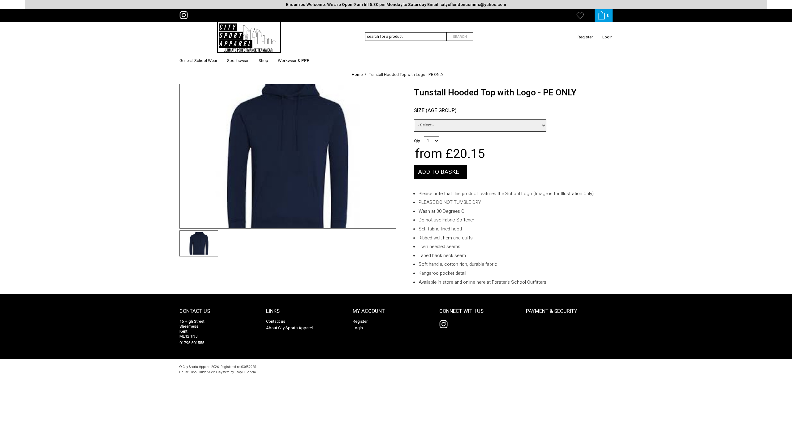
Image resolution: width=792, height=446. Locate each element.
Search (460, 36)
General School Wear (198, 61)
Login (607, 37)
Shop (263, 61)
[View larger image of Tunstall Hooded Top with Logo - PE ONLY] (287, 156)
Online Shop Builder (193, 372)
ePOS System (220, 372)
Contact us (275, 321)
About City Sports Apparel (289, 328)
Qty (417, 141)
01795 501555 (191, 343)
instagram (185, 15)
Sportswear (238, 61)
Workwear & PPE (293, 61)
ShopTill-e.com (245, 372)
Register (585, 37)
